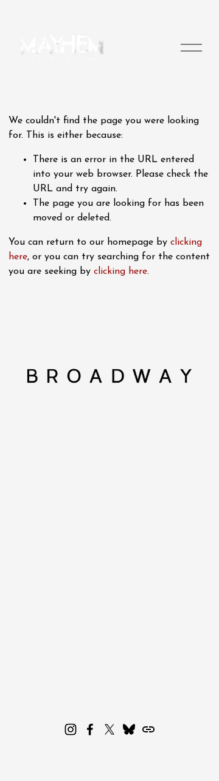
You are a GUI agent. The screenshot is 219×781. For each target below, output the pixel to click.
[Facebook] (90, 729)
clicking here (120, 271)
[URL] (148, 729)
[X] (109, 729)
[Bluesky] (129, 729)
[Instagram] (70, 729)
